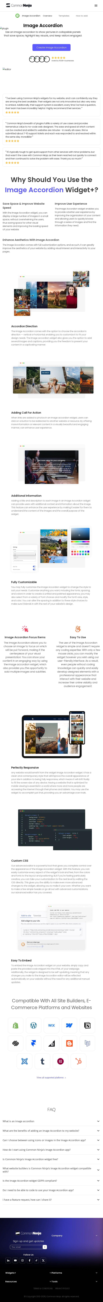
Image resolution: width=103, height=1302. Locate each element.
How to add (82, 15)
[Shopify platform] (15, 1025)
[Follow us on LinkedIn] (8, 1260)
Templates (64, 15)
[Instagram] (22, 1260)
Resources (11, 1281)
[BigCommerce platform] (51, 1043)
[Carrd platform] (87, 1043)
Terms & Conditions (43, 1288)
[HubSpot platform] (78, 1061)
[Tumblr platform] (42, 1061)
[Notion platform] (87, 1025)
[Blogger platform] (69, 1043)
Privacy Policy (62, 1288)
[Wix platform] (51, 1025)
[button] (45, 1247)
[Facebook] (29, 1260)
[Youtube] (15, 1260)
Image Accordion (31, 15)
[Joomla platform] (24, 1061)
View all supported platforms (50, 1077)
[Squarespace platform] (15, 1043)
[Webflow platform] (69, 1025)
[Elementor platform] (60, 1061)
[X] (43, 1260)
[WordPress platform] (33, 1025)
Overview (47, 15)
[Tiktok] (36, 1260)
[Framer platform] (33, 1043)
